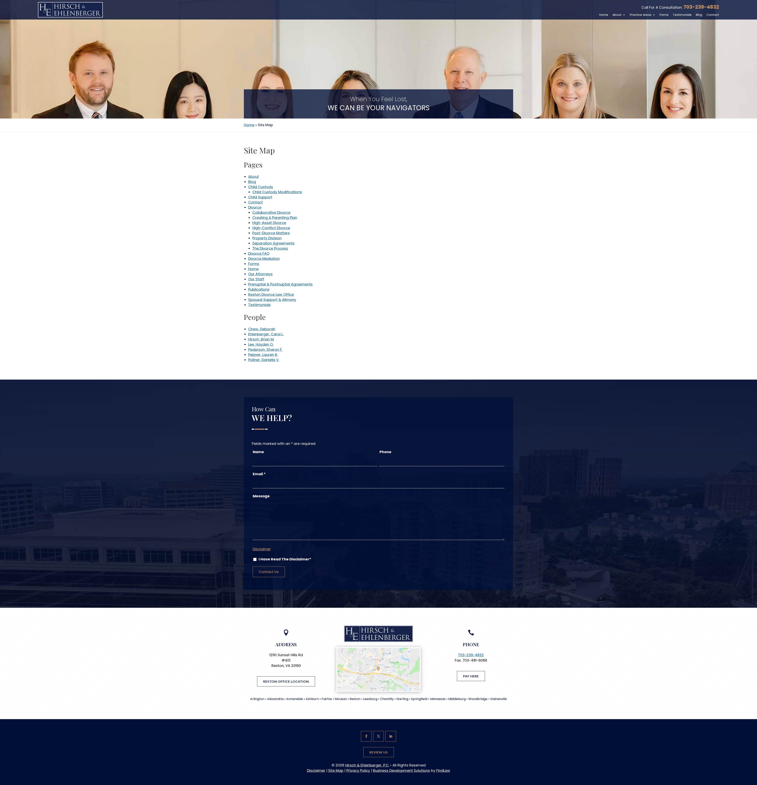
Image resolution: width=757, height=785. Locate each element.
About (617, 14)
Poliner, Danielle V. (263, 359)
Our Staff (256, 279)
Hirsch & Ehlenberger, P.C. (367, 765)
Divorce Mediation (264, 258)
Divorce (254, 207)
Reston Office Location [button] (286, 681)
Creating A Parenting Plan (274, 217)
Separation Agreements (273, 243)
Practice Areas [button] (640, 14)
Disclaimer (262, 549)
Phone (385, 451)
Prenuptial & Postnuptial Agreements (280, 284)
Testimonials (682, 14)
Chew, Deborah (261, 329)
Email (259, 473)
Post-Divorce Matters (271, 233)
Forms (664, 14)
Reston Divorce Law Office (271, 294)
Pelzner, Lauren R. (263, 354)
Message (261, 496)
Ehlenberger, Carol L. (265, 334)
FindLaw (443, 770)
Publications (258, 289)
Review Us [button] (378, 752)
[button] (753, 756)
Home (603, 14)
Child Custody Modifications (277, 191)
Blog (699, 14)
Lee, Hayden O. (260, 344)
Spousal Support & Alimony (272, 299)
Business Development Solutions (401, 770)
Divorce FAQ (258, 253)
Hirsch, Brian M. (261, 339)
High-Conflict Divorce (271, 227)
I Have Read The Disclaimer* (285, 559)
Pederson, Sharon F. (265, 349)
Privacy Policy (358, 770)
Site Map (335, 770)
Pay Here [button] (471, 676)
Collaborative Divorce (271, 212)
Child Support (260, 197)
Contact (713, 14)
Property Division (267, 238)
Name (258, 451)
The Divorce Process (270, 248)
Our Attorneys (260, 274)
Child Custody (260, 186)
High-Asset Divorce (269, 222)
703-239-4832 (701, 7)
